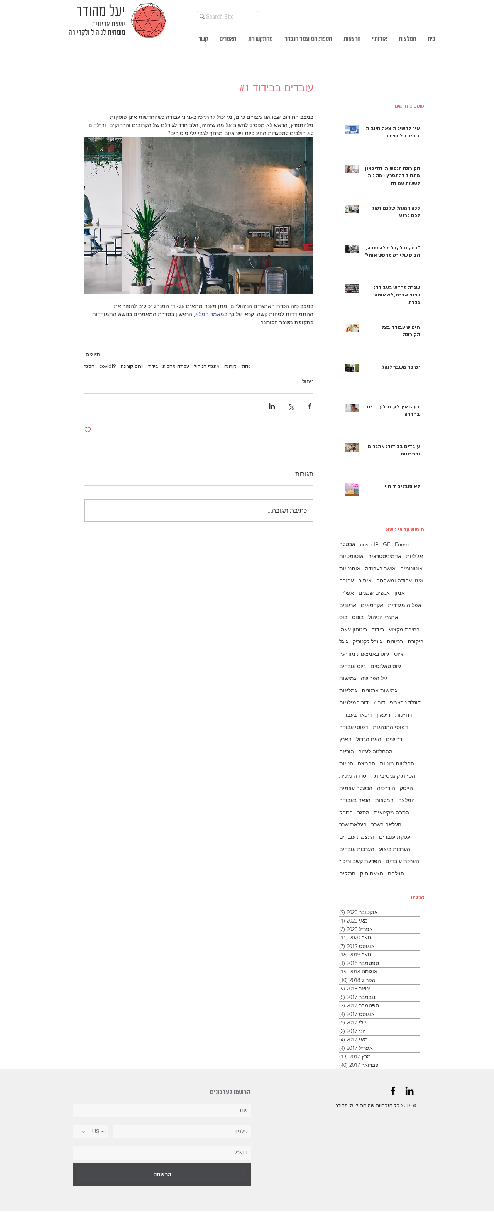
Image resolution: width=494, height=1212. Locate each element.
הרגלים (347, 873)
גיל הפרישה (374, 678)
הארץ (345, 739)
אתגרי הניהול (207, 366)
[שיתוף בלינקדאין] (272, 406)
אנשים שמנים (374, 592)
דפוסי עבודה (353, 727)
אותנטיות (349, 568)
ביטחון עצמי (353, 629)
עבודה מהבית (175, 366)
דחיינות (403, 714)
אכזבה (346, 580)
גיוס (398, 653)
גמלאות (348, 690)
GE (386, 544)
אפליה (346, 592)
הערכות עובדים (356, 849)
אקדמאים (372, 605)
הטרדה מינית (354, 775)
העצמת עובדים (356, 836)
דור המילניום (354, 702)
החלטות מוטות (397, 763)
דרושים (394, 739)
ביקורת (415, 641)
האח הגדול (368, 739)
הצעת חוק (371, 873)
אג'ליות (414, 556)
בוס (343, 617)
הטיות (346, 763)
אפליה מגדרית (404, 605)
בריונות (395, 641)
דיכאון (384, 714)
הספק (346, 812)
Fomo (402, 544)
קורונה (230, 366)
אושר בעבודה (380, 568)
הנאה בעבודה (354, 800)
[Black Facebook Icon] (393, 1091)
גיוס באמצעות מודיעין (364, 653)
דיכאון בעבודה (355, 714)
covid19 (107, 366)
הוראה (346, 751)
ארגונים (347, 605)
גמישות (347, 678)
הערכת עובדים (402, 861)
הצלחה (396, 873)
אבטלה (347, 544)
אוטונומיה (411, 568)
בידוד (153, 366)
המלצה (406, 800)
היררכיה (386, 788)
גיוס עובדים (352, 666)
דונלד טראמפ (405, 702)
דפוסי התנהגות (390, 727)
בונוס (358, 617)
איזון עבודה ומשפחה (399, 580)
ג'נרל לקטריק (367, 641)
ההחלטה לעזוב (375, 751)
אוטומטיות (351, 556)
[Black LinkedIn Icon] (409, 1091)
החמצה (366, 763)
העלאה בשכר (386, 824)
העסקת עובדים (396, 836)
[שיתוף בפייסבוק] (309, 406)
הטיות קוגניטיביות (394, 775)
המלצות (384, 800)
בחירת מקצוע (404, 629)
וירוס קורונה (132, 366)
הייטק (406, 788)
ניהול (246, 366)
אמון (399, 592)
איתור (365, 580)
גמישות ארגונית (379, 690)
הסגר (89, 366)
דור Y (379, 702)
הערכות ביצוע (394, 849)
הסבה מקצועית (391, 812)
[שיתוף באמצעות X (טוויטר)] (290, 406)
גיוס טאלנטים (385, 666)
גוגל (343, 641)
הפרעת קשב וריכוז (360, 861)
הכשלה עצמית (355, 788)
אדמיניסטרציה (384, 556)
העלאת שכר (353, 824)
